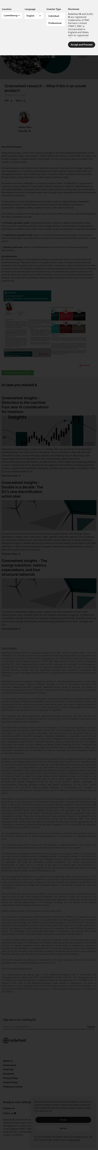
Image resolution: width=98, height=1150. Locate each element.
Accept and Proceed (81, 44)
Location (6, 9)
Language (30, 9)
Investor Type (53, 9)
